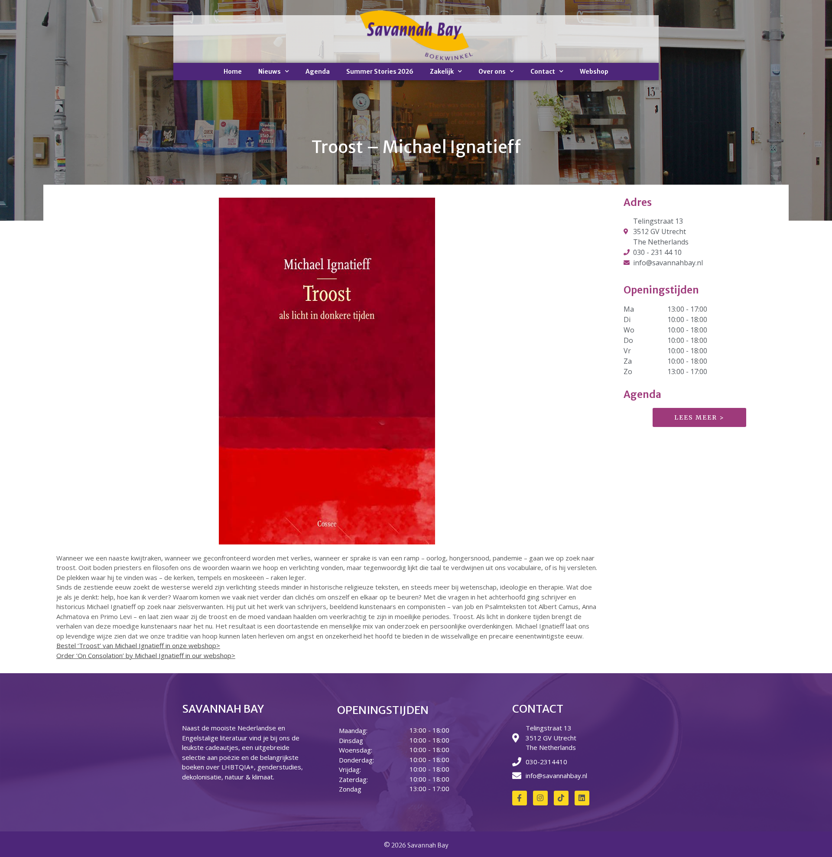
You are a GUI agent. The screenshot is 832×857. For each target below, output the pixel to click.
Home (233, 71)
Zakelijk (442, 71)
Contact (542, 71)
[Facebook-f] (519, 798)
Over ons (492, 71)
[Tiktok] (561, 798)
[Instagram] (540, 798)
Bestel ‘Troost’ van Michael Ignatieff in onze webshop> (138, 645)
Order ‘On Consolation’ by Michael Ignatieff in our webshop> (145, 655)
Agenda (318, 71)
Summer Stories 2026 (379, 71)
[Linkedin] (582, 798)
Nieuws (269, 71)
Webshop (594, 71)
